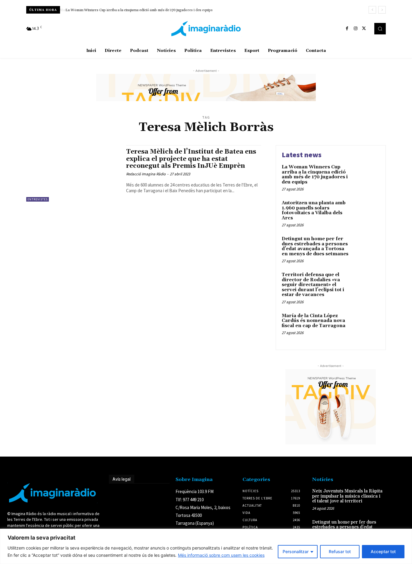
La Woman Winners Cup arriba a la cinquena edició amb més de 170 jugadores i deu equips (138, 10)
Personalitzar (296, 551)
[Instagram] (355, 28)
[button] (380, 28)
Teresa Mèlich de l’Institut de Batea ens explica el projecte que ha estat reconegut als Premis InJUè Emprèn (191, 159)
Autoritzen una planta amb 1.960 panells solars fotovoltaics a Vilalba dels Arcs (314, 210)
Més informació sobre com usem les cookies (221, 555)
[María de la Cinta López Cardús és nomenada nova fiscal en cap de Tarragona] (367, 325)
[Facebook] (347, 28)
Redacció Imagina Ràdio (146, 174)
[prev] (372, 10)
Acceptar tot (383, 551)
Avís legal (122, 479)
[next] (382, 10)
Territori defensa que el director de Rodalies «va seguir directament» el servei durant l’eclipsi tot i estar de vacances (313, 285)
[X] (364, 28)
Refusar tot (340, 551)
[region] (206, 546)
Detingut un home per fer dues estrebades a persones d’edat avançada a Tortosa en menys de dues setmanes (315, 246)
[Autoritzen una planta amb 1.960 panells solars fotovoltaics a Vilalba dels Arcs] (367, 212)
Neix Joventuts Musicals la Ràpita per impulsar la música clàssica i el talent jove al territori (347, 496)
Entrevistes (37, 199)
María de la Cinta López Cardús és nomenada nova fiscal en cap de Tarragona (313, 321)
